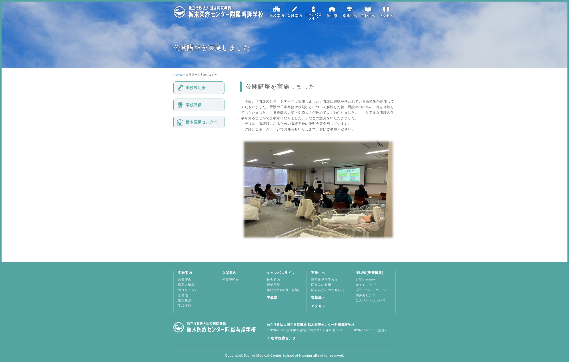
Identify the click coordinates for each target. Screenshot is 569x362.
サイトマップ (366, 285)
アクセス (386, 13)
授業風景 (273, 285)
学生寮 (332, 13)
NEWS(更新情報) (369, 273)
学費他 (183, 295)
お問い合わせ (366, 279)
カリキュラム (188, 290)
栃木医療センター (202, 122)
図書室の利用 (321, 285)
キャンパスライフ (313, 13)
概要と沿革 (186, 285)
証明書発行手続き (324, 279)
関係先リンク (366, 295)
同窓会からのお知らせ (328, 290)
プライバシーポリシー (372, 290)
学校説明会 (196, 88)
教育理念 (184, 279)
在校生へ (368, 13)
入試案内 (295, 13)
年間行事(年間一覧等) (283, 290)
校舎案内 (273, 279)
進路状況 (184, 300)
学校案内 (277, 13)
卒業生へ (350, 13)
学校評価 (194, 105)
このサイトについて (371, 300)
